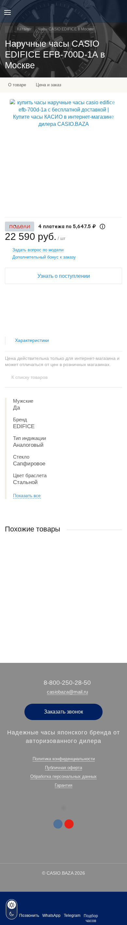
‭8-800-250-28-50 (67, 682)
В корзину (63, 627)
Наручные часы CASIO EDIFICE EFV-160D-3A (50, 590)
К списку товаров (29, 377)
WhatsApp (51, 915)
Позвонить (29, 915)
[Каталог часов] (9, 29)
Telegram (72, 915)
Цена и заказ (48, 84)
